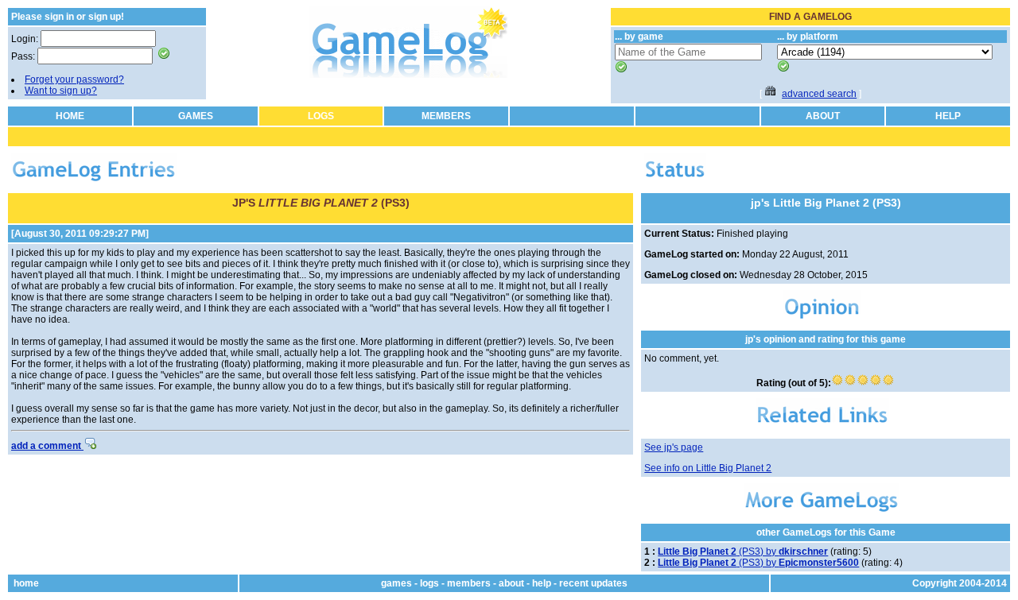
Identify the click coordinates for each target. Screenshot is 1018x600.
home (26, 583)
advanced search (819, 93)
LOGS (321, 116)
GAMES (195, 116)
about (511, 583)
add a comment (47, 445)
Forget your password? (74, 79)
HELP (948, 116)
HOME (70, 116)
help (541, 583)
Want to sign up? (61, 90)
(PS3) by (743, 551)
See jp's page (673, 447)
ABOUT (823, 116)
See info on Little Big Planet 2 (707, 468)
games (396, 583)
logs (429, 583)
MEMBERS (446, 116)
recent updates (593, 583)
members (469, 583)
